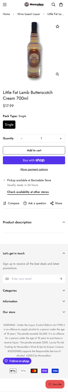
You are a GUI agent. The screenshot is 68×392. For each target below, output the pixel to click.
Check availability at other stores (28, 192)
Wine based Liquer (28, 14)
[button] (61, 4)
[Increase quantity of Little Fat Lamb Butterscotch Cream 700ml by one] (61, 138)
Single (9, 124)
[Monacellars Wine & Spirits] (34, 4)
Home (6, 14)
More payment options (34, 169)
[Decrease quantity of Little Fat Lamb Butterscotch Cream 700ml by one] (21, 138)
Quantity (8, 138)
